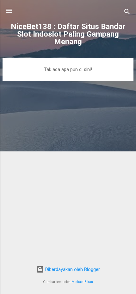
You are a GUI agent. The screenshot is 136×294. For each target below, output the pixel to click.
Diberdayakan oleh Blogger (72, 269)
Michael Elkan (82, 282)
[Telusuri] (127, 12)
